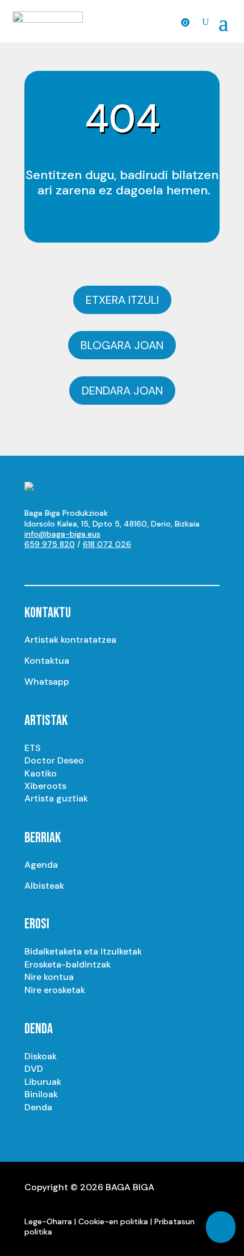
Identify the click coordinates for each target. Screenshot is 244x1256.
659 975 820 (49, 544)
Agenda (41, 865)
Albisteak (44, 886)
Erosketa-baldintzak (67, 964)
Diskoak (40, 1056)
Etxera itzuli (122, 299)
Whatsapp (46, 682)
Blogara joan (122, 345)
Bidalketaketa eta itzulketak (83, 951)
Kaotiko (40, 773)
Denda (38, 1107)
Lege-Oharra (48, 1221)
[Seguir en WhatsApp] (124, 564)
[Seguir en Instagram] (56, 564)
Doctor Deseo (54, 760)
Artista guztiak (56, 798)
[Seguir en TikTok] (147, 564)
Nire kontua (49, 977)
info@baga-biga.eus (62, 534)
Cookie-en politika (113, 1221)
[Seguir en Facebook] (101, 564)
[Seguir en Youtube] (33, 564)
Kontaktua (46, 661)
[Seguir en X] (79, 564)
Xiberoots (45, 786)
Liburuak (42, 1082)
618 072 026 (107, 544)
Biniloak (41, 1094)
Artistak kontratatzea (70, 640)
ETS (32, 748)
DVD (33, 1069)
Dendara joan (122, 390)
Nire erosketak (54, 990)
